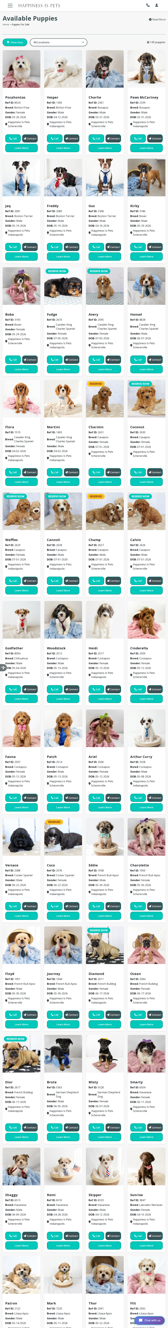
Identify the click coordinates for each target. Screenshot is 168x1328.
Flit (133, 1303)
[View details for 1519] (21, 398)
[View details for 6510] (63, 1166)
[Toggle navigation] (10, 5)
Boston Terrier (16, 201)
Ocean (135, 974)
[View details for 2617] (21, 1054)
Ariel (93, 756)
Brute (52, 1082)
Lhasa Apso (14, 1298)
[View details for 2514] (63, 728)
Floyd (9, 974)
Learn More (21, 148)
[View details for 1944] (63, 945)
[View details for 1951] (21, 945)
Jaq (8, 206)
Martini (53, 427)
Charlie (95, 97)
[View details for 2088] (21, 837)
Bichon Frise (14, 92)
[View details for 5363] (63, 1054)
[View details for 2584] (146, 945)
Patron (11, 1303)
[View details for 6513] (21, 1166)
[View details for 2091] (105, 1275)
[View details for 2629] (21, 511)
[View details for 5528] (105, 1054)
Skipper (95, 1195)
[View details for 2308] (105, 177)
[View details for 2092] (146, 1275)
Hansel (136, 314)
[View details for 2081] (21, 177)
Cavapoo (96, 422)
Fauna (10, 756)
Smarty (136, 1082)
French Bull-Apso (101, 860)
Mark (51, 1303)
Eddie (93, 865)
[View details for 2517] (105, 620)
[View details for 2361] (105, 69)
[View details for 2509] (146, 620)
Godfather (14, 648)
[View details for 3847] (146, 1166)
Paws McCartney (144, 97)
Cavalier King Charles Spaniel (68, 309)
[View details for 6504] (146, 1054)
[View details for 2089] (63, 177)
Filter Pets (17, 42)
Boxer (135, 201)
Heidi (93, 648)
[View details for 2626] (146, 511)
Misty (93, 1082)
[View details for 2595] (105, 286)
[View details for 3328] (146, 728)
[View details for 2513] (63, 620)
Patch (52, 756)
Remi (51, 1195)
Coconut (137, 427)
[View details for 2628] (63, 511)
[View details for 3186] (146, 177)
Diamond (96, 974)
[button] (148, 5)
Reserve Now (57, 271)
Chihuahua (14, 643)
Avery (93, 314)
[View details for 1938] (105, 837)
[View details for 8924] (21, 69)
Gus (92, 206)
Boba (9, 314)
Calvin (135, 540)
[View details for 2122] (21, 1275)
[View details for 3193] (21, 286)
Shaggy (11, 1195)
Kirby (134, 206)
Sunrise (136, 1195)
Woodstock (56, 648)
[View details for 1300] (63, 69)
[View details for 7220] (63, 1275)
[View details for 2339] (146, 69)
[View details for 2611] (105, 945)
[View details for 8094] (21, 620)
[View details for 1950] (146, 837)
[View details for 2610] (63, 286)
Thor (93, 1303)
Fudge (52, 314)
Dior (9, 1082)
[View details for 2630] (146, 398)
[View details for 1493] (63, 398)
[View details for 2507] (21, 728)
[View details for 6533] (105, 1166)
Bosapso (95, 92)
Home (6, 24)
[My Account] (156, 5)
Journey (53, 974)
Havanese (138, 1077)
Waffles (11, 540)
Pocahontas (15, 97)
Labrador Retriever (144, 1190)
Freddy (52, 206)
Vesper (52, 97)
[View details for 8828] (146, 286)
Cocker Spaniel (16, 860)
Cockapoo (55, 643)
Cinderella (139, 648)
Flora (9, 427)
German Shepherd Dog (63, 1077)
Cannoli (53, 540)
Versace (11, 865)
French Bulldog (100, 969)
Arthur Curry (141, 756)
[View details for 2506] (105, 728)
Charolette (139, 865)
